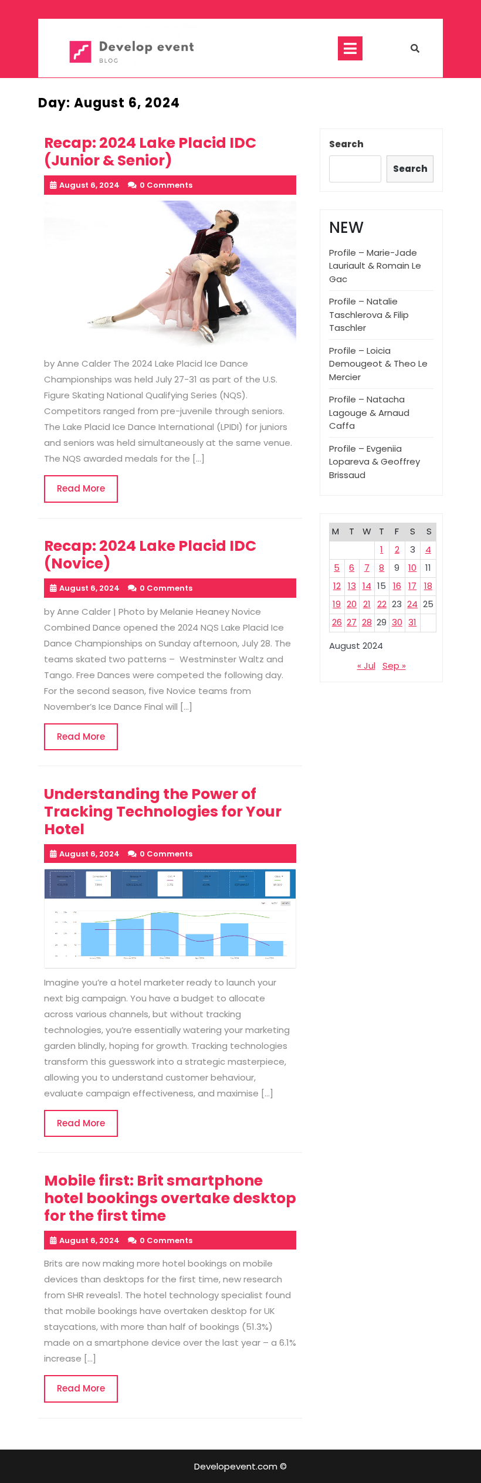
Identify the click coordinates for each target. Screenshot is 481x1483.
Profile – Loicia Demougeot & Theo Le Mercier (378, 363)
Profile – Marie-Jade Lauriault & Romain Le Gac (375, 265)
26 (337, 622)
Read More (87, 492)
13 (352, 586)
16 (397, 586)
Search (346, 144)
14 (367, 586)
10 (412, 567)
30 (397, 622)
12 (337, 586)
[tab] (350, 48)
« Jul (366, 665)
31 (412, 622)
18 (428, 586)
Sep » (394, 665)
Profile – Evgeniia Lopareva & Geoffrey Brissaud (374, 461)
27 (352, 622)
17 (412, 586)
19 (337, 604)
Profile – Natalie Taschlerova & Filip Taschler (369, 314)
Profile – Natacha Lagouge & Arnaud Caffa (369, 412)
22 (382, 604)
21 (367, 604)
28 (367, 622)
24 (412, 604)
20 (352, 604)
